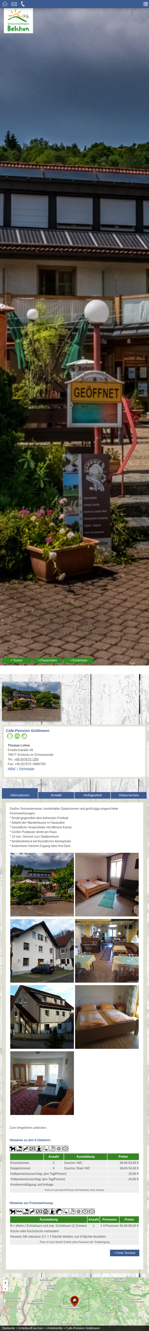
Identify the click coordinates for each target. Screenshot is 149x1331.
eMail (11, 768)
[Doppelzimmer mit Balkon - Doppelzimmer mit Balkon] (107, 1017)
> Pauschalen (47, 660)
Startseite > (9, 1328)
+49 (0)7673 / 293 (26, 759)
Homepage (27, 768)
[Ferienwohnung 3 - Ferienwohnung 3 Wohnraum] (42, 1083)
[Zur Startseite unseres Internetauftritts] (18, 32)
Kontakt (56, 795)
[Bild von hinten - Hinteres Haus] (42, 1017)
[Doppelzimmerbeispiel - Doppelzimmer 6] (107, 885)
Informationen (19, 795)
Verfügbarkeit (92, 795)
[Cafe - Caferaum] (107, 951)
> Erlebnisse (78, 660)
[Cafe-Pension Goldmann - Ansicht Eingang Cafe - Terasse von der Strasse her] (42, 885)
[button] (74, 1301)
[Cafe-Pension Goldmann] (31, 718)
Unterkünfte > (56, 1328)
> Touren (16, 660)
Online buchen (129, 795)
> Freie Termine (124, 1253)
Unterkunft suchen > (32, 1328)
